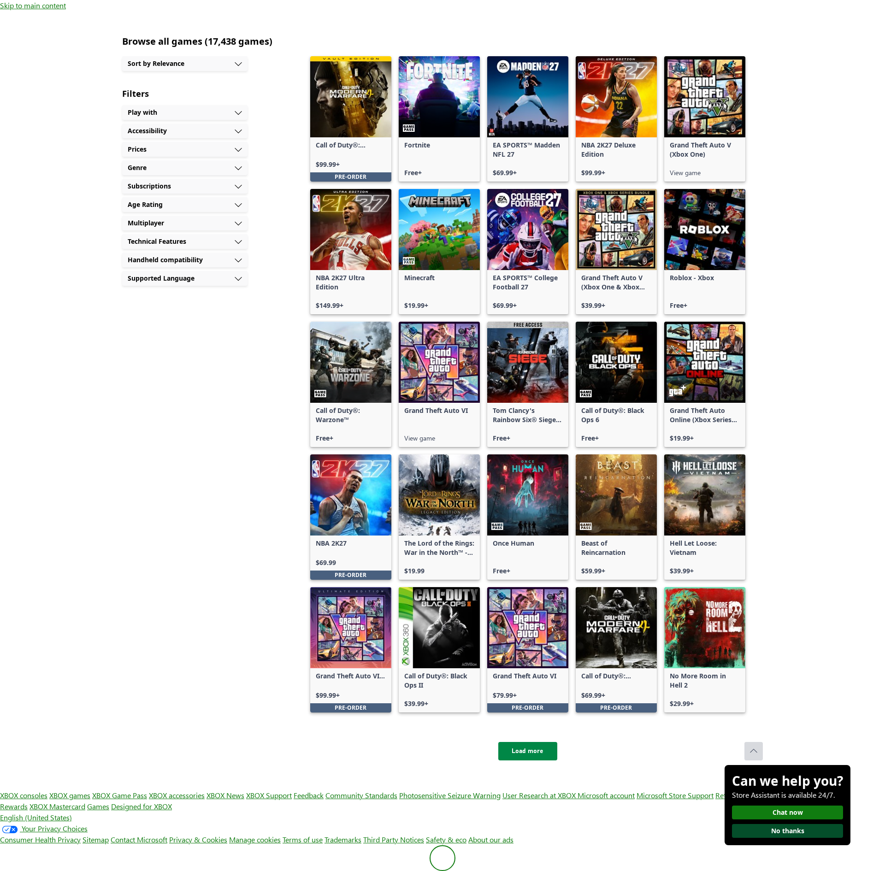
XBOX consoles (23, 795)
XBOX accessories (177, 795)
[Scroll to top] (753, 751)
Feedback (309, 795)
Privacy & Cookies (198, 839)
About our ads (490, 839)
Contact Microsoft (139, 839)
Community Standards (361, 795)
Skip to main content (33, 5)
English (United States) (36, 817)
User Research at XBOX (540, 795)
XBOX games (69, 795)
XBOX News (225, 795)
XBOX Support (269, 795)
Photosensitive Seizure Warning (450, 795)
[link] (350, 119)
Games (98, 806)
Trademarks (342, 839)
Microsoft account (606, 795)
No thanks (787, 830)
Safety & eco (446, 839)
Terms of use (303, 839)
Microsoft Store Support (675, 795)
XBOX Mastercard (57, 806)
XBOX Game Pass (119, 795)
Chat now (788, 812)
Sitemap (96, 839)
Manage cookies (255, 839)
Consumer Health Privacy (40, 839)
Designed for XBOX (141, 806)
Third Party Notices (393, 839)
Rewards (14, 806)
